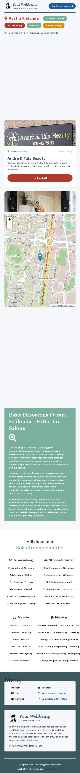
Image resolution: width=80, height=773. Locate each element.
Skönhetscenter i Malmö (59, 582)
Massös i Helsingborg (21, 653)
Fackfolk (46, 687)
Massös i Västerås (21, 660)
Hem (17, 687)
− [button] (9, 225)
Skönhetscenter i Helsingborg (59, 589)
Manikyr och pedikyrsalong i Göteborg (59, 632)
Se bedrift (40, 178)
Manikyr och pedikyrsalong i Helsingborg (59, 653)
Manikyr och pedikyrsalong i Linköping (59, 646)
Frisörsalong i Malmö (21, 575)
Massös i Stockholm (21, 625)
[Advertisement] (40, 76)
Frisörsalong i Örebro (21, 582)
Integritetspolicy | (34, 768)
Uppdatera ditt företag (54, 698)
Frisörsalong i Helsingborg (21, 596)
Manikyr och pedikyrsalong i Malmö (59, 639)
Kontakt (19, 698)
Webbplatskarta (54, 768)
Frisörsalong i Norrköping (21, 603)
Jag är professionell (62, 6)
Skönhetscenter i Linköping (59, 596)
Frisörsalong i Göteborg (21, 568)
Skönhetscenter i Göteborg (59, 575)
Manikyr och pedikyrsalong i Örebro (59, 660)
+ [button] (9, 219)
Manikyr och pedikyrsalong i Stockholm (59, 625)
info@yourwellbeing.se (25, 745)
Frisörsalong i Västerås (21, 589)
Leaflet (53, 305)
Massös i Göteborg (21, 632)
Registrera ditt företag (54, 693)
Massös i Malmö (21, 639)
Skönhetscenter (55, 18)
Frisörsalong (14, 25)
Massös (34, 25)
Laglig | (21, 768)
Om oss (19, 693)
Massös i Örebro (21, 646)
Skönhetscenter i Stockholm (59, 568)
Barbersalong (54, 25)
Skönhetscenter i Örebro (58, 603)
